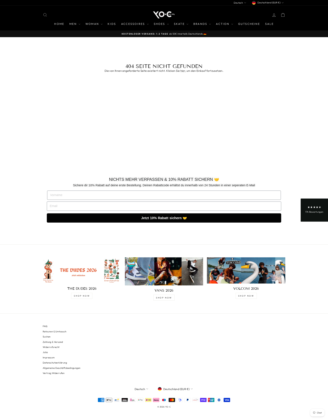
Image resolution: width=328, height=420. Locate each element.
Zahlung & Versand (53, 341)
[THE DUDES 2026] (82, 270)
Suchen (46, 336)
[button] (314, 210)
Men (73, 24)
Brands (200, 24)
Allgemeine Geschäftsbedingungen (61, 367)
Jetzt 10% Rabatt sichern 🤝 (164, 218)
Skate (180, 24)
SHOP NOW (82, 295)
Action (223, 24)
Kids (112, 24)
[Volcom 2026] (246, 270)
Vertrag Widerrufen (53, 373)
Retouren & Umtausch (54, 331)
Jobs (45, 352)
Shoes (160, 24)
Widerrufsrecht (51, 347)
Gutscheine (249, 24)
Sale (269, 24)
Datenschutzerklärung (55, 362)
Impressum (49, 357)
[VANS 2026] (164, 271)
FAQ (45, 326)
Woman (92, 24)
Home (59, 24)
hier (182, 70)
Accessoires (133, 24)
